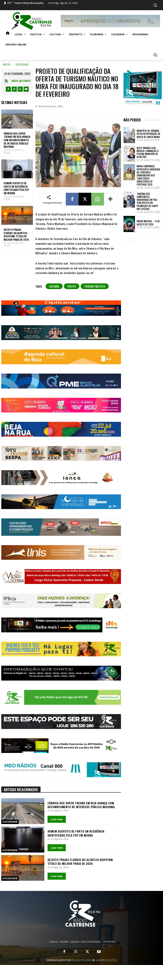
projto (71, 286)
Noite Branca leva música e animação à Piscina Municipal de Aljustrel (148, 152)
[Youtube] (26, 89)
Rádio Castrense (21, 81)
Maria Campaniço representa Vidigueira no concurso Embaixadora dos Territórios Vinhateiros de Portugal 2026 (148, 175)
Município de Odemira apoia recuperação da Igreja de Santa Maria (148, 134)
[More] (110, 199)
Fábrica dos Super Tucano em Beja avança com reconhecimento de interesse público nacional (17, 140)
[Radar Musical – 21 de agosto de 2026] (129, 224)
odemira (54, 286)
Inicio (7, 64)
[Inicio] (7, 34)
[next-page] (133, 240)
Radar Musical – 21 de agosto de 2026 (148, 222)
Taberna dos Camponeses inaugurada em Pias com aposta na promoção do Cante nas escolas (147, 201)
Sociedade (22, 64)
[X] (20, 89)
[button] (155, 5)
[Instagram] (14, 89)
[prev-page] (126, 240)
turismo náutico (94, 286)
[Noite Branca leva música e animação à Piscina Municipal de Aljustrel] (129, 154)
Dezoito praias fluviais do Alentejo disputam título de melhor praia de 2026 (16, 234)
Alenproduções (106, 960)
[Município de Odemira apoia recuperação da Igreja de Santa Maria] (129, 135)
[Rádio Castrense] (32, 21)
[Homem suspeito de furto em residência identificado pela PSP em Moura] (17, 169)
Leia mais (57, 819)
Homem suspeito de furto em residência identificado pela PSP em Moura (16, 188)
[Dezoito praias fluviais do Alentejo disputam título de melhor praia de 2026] (17, 215)
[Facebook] (8, 89)
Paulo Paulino (82, 960)
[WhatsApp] (97, 199)
